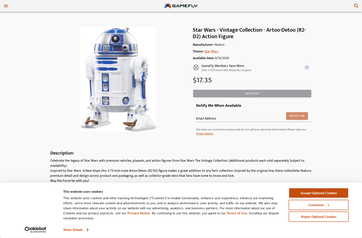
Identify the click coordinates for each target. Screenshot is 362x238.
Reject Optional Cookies (318, 216)
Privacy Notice (138, 213)
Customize (316, 205)
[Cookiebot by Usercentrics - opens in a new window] (35, 230)
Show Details (73, 229)
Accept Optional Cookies (318, 193)
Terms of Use (237, 213)
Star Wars (211, 51)
